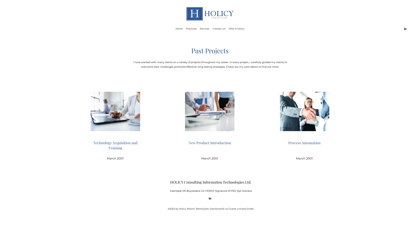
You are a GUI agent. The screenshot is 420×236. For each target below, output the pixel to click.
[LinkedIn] (405, 28)
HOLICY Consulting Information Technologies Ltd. (211, 182)
